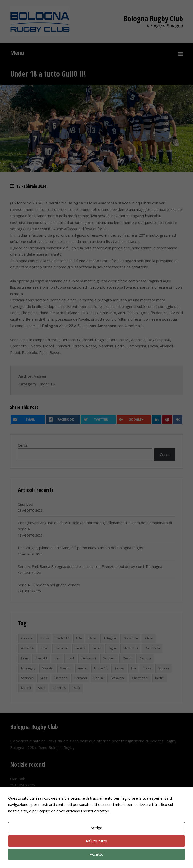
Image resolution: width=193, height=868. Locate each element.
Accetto (96, 854)
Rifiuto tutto (96, 840)
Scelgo (96, 827)
